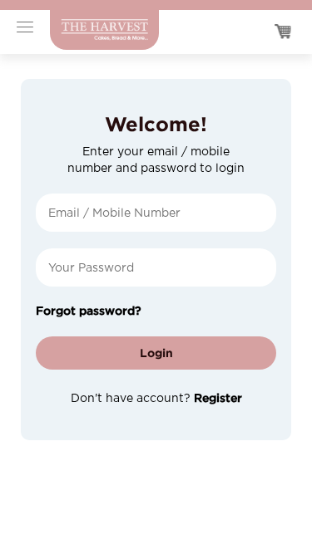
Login (156, 352)
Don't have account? (156, 398)
